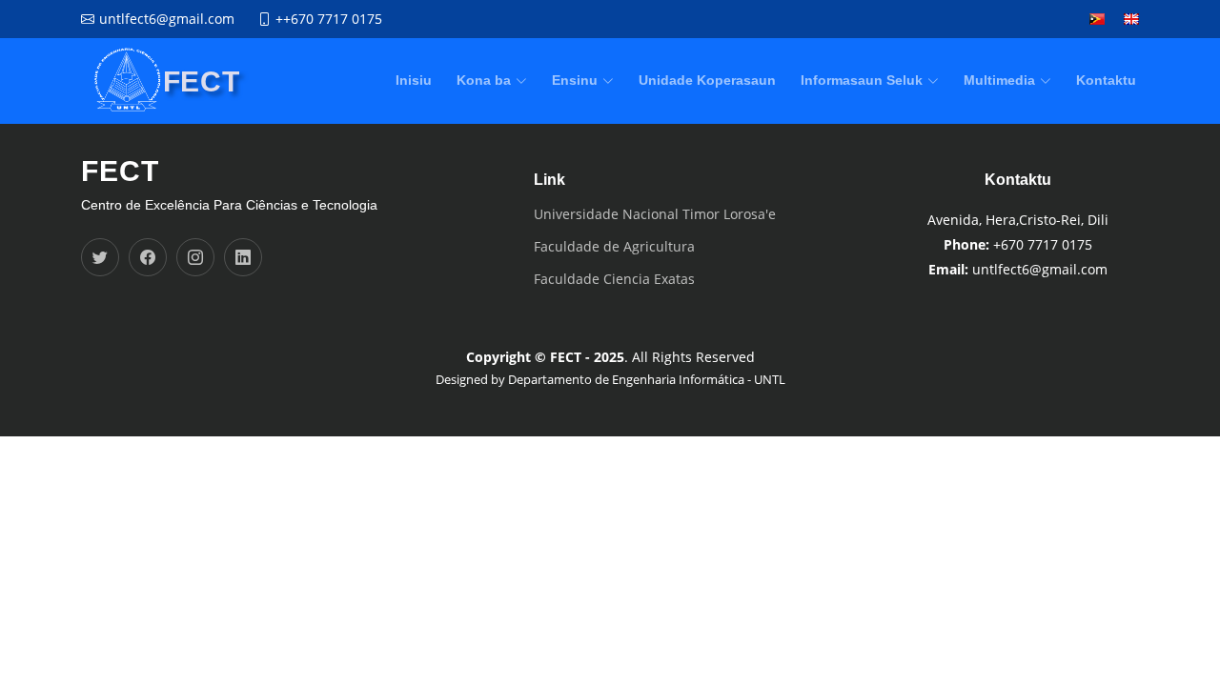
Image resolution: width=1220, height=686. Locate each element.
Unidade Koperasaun (707, 80)
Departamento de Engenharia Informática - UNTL (646, 379)
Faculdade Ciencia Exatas (614, 279)
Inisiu (414, 80)
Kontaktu (1106, 80)
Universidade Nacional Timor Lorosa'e (655, 214)
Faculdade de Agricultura (614, 246)
